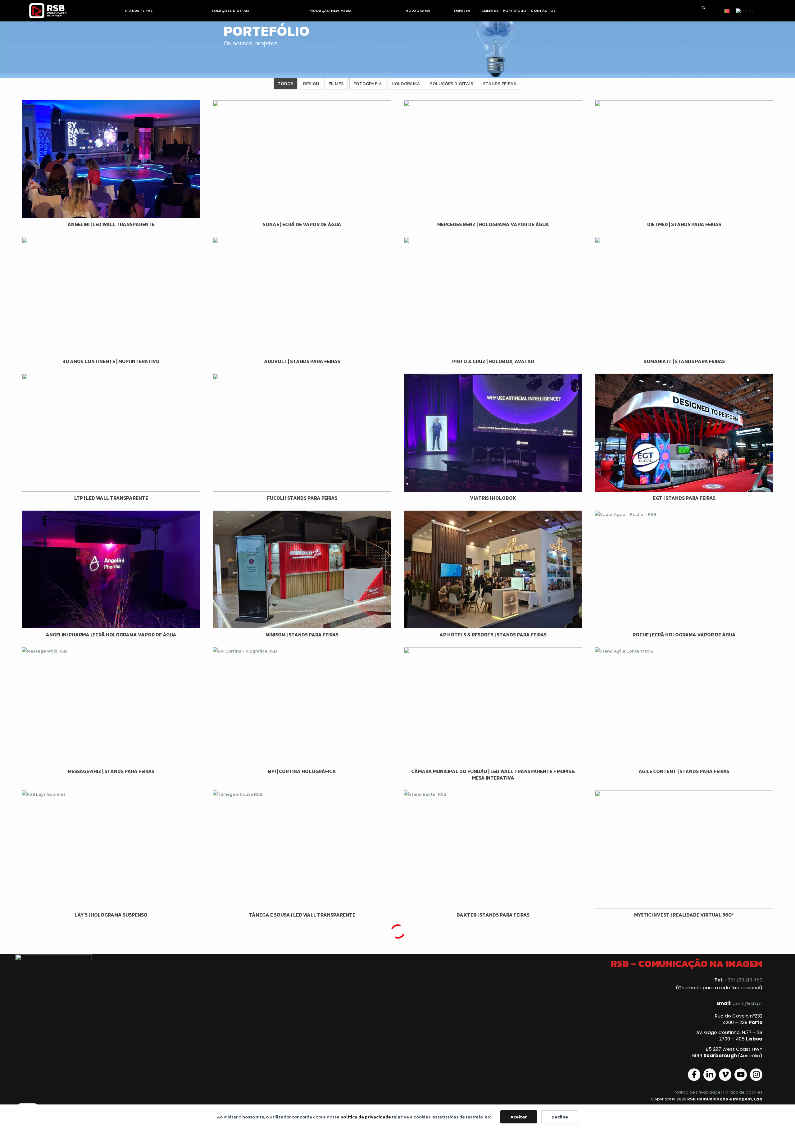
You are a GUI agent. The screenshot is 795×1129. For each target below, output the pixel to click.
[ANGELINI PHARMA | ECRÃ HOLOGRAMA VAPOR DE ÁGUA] (111, 570)
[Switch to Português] (727, 10)
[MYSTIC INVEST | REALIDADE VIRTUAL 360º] (684, 849)
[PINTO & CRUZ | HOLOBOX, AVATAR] (493, 296)
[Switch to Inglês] (745, 10)
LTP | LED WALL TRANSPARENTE (111, 498)
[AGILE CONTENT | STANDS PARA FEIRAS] (684, 706)
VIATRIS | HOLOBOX (493, 498)
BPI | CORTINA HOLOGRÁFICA (302, 771)
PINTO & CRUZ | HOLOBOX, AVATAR (493, 361)
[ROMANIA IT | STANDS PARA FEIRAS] (684, 296)
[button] (703, 7)
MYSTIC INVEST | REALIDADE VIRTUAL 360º (684, 914)
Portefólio (514, 10)
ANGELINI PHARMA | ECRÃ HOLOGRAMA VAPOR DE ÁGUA (111, 634)
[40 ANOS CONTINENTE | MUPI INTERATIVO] (111, 296)
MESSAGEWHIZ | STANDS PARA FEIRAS (111, 771)
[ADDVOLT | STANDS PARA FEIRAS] (302, 296)
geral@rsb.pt (747, 1003)
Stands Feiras (139, 10)
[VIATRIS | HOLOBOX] (493, 433)
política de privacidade (365, 1116)
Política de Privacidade (697, 1092)
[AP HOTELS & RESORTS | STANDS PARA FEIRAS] (493, 570)
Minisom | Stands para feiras (302, 634)
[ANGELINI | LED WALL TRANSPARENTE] (111, 159)
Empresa (462, 10)
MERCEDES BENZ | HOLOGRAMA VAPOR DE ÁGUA (493, 224)
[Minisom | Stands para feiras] (302, 570)
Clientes (489, 10)
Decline (560, 1116)
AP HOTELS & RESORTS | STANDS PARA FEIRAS (493, 634)
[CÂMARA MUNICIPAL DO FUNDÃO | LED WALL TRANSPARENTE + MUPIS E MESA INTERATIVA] (493, 706)
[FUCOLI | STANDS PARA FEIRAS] (302, 433)
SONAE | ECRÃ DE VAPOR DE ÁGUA (302, 224)
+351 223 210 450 (743, 979)
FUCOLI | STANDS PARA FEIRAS (302, 498)
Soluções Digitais (230, 10)
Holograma (418, 10)
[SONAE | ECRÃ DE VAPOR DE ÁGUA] (302, 159)
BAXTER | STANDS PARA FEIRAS (493, 914)
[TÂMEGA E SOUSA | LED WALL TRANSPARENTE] (302, 849)
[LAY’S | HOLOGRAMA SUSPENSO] (111, 849)
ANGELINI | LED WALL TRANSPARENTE (111, 224)
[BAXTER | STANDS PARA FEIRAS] (493, 849)
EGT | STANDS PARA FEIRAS (684, 498)
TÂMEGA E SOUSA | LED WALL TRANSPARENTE (302, 914)
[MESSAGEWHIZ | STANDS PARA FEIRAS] (111, 706)
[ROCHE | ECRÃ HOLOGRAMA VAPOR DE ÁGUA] (684, 570)
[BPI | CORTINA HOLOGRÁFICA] (302, 706)
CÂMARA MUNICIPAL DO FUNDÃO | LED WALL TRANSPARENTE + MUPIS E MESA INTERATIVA (493, 774)
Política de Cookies (742, 1092)
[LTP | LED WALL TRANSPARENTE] (111, 433)
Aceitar (518, 1116)
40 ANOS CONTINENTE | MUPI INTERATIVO (111, 361)
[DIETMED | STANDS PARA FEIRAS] (684, 159)
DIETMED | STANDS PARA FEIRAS (684, 224)
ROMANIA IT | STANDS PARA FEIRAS (684, 361)
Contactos (543, 10)
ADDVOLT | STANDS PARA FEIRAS (302, 361)
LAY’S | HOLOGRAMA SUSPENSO (111, 914)
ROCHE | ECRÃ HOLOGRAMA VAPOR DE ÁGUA (684, 634)
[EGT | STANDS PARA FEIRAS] (684, 433)
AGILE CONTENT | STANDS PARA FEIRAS (683, 771)
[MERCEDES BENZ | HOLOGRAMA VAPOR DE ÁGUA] (493, 159)
